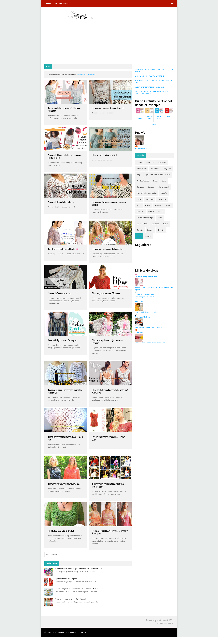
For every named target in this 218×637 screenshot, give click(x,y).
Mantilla (158, 205)
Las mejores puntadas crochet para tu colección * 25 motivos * (78, 589)
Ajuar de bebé (141, 169)
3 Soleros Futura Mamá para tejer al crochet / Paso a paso (110, 532)
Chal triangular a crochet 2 (144, 297)
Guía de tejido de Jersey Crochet (146, 312)
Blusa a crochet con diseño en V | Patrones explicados (64, 109)
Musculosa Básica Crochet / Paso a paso (149, 87)
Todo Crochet (139, 302)
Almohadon (155, 169)
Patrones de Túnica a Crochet (59, 293)
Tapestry (140, 230)
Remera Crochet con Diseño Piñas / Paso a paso (108, 438)
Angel (139, 175)
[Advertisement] (88, 44)
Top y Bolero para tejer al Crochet (61, 531)
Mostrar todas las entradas (86, 74)
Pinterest (82, 632)
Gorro (139, 205)
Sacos (160, 218)
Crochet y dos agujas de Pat (145, 294)
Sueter (165, 224)
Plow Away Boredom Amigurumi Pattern (149, 327)
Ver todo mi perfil (141, 148)
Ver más (154, 124)
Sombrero (155, 224)
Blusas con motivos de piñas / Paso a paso (64, 484)
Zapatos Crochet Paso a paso (65, 579)
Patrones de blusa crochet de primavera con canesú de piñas (65, 156)
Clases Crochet (163, 187)
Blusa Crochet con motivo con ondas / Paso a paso (65, 438)
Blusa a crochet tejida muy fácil (104, 155)
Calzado (151, 187)
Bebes (155, 181)
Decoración (150, 199)
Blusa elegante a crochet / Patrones (106, 293)
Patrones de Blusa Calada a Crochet (62, 202)
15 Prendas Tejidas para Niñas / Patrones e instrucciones (108, 485)
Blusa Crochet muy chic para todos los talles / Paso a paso (110, 391)
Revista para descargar (145, 218)
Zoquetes (161, 230)
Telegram (60, 632)
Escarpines (162, 199)
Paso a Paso (139, 332)
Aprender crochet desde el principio (157, 175)
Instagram (72, 632)
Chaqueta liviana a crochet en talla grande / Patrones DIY (65, 391)
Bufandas (140, 187)
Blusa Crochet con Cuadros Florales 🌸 (63, 249)
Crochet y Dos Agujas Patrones (146, 277)
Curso (48, 3)
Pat (136, 146)
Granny (148, 205)
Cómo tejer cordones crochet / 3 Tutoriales (70, 599)
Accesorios (150, 162)
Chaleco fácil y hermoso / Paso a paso (62, 340)
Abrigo (139, 162)
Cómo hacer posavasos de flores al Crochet (150, 343)
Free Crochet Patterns (142, 317)
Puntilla (151, 211)
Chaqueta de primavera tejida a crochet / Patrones (108, 342)
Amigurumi (167, 169)
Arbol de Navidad (143, 181)
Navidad (168, 205)
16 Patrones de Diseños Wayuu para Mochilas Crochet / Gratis (78, 569)
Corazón (164, 193)
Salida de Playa (142, 224)
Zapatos (150, 230)
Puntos (160, 211)
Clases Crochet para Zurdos (146, 193)
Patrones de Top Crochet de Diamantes (107, 249)
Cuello (139, 199)
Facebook (50, 632)
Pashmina (140, 211)
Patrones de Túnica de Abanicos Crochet (108, 108)
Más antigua (51, 554)
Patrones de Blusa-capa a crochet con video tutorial (109, 203)
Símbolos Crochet (62, 3)
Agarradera (162, 162)
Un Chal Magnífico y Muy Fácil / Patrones (150, 76)
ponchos (148, 236)
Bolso (164, 181)
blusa (139, 236)
